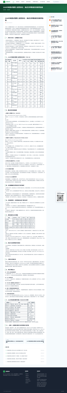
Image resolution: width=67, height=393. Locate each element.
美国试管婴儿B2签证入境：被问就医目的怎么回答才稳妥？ (56, 26)
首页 (13, 1)
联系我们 (48, 1)
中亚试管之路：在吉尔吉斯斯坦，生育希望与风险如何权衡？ (56, 63)
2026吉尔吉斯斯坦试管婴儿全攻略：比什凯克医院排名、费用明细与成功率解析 (56, 21)
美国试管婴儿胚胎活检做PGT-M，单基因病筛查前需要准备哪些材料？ (56, 53)
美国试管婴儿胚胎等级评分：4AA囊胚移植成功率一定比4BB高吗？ (56, 68)
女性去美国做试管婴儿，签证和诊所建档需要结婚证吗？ (56, 31)
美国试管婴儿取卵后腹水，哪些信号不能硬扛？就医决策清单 (17, 358)
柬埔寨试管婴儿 (35, 1)
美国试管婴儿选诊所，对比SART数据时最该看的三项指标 (57, 42)
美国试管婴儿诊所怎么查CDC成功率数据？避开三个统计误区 (17, 350)
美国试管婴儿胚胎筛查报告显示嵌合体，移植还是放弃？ (16, 361)
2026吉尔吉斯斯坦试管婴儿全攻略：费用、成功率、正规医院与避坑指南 (56, 36)
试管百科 (22, 1)
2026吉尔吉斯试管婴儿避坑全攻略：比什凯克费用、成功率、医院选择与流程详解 (56, 58)
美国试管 (17, 1)
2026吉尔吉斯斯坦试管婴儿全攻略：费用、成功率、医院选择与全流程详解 (56, 47)
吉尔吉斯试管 (42, 1)
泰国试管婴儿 (28, 1)
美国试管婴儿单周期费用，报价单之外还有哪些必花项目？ (16, 353)
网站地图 (62, 391)
